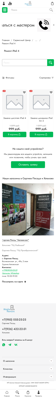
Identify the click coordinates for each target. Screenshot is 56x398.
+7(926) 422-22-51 (14, 329)
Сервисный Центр (22, 40)
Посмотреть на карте (12, 281)
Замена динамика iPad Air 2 (41, 119)
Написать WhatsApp (10, 273)
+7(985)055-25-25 (9, 270)
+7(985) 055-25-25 (14, 320)
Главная (6, 40)
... (36, 40)
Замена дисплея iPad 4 (14, 118)
